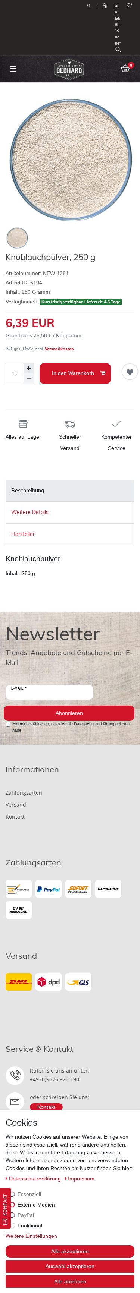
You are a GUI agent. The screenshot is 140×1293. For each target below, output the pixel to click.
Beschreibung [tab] (27, 490)
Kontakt (15, 816)
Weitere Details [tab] (30, 512)
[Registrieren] (104, 6)
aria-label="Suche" (118, 24)
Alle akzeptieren (70, 1251)
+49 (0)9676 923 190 (54, 1079)
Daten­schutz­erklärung (35, 1179)
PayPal (26, 1215)
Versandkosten (59, 349)
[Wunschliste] (129, 6)
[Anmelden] (87, 6)
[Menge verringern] (29, 378)
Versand (16, 804)
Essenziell (29, 1194)
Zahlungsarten (24, 792)
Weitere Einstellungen (31, 1236)
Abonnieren (69, 713)
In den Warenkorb (73, 373)
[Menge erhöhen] (29, 368)
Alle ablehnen (70, 1281)
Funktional (30, 1226)
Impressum (81, 1179)
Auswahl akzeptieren (70, 1266)
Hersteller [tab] (23, 534)
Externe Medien (36, 1205)
